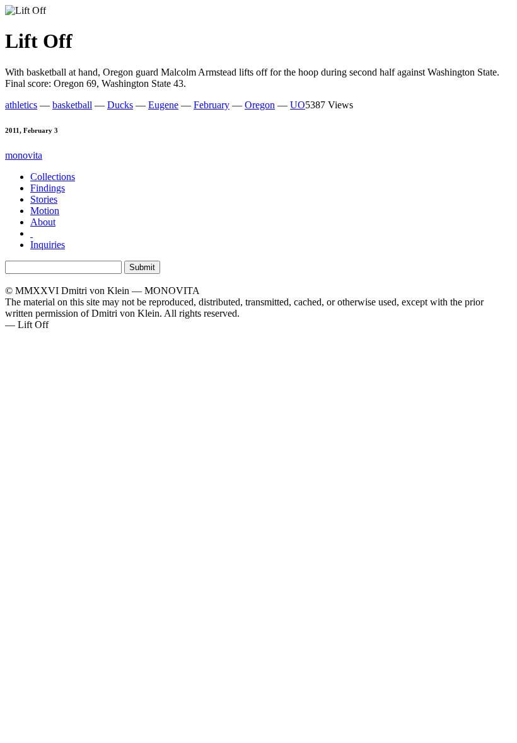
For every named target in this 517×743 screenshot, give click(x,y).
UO (297, 104)
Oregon (260, 104)
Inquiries (47, 244)
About (42, 222)
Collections (52, 176)
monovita (23, 155)
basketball (72, 104)
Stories (43, 199)
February (211, 104)
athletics (21, 104)
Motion (44, 210)
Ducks (120, 104)
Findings (47, 188)
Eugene (163, 104)
